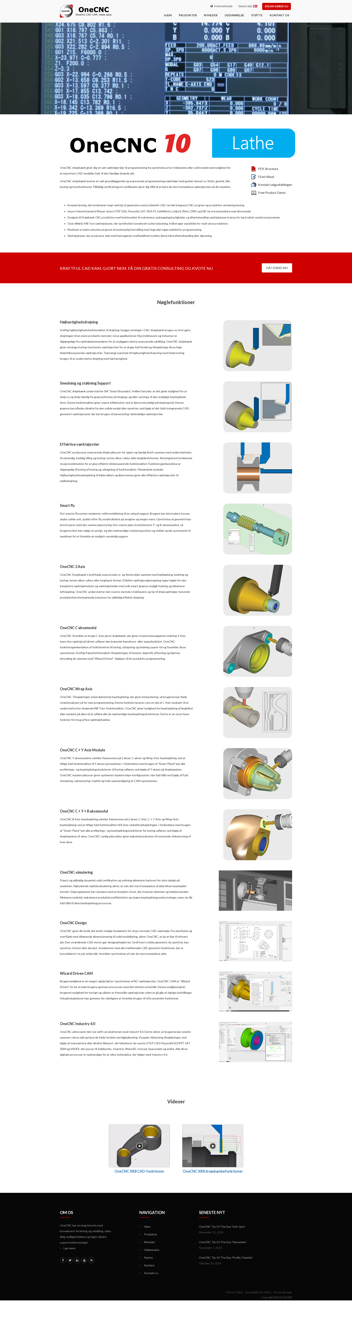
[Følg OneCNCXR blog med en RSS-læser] (91, 1260)
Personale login (282, 1292)
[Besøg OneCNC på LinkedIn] (77, 1260)
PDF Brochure (268, 169)
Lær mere (67, 1248)
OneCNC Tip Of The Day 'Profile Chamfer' (226, 1257)
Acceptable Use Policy (258, 1292)
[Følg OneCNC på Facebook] (63, 1260)
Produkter (188, 15)
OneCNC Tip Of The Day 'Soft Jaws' (222, 1226)
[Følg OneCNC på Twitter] (70, 1260)
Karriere (146, 1265)
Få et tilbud (266, 177)
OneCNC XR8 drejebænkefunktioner (213, 1171)
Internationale (222, 6)
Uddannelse (234, 15)
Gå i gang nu (277, 268)
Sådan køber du (276, 6)
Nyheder (211, 15)
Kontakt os (279, 15)
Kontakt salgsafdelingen (275, 184)
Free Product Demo (272, 192)
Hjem (145, 1226)
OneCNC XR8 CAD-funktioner (139, 1171)
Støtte (257, 15)
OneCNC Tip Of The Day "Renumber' (223, 1242)
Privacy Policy (234, 1292)
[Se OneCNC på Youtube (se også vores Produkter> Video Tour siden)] (84, 1260)
